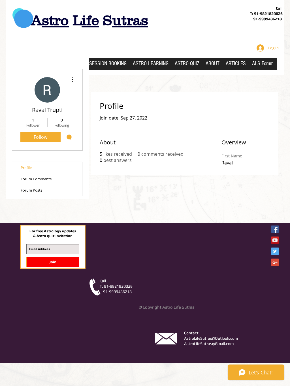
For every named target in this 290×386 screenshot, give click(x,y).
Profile (26, 167)
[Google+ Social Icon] (275, 262)
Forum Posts (31, 190)
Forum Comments (36, 178)
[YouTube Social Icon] (275, 240)
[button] (151, 65)
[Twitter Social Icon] (275, 251)
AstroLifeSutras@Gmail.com (209, 343)
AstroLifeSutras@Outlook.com (211, 338)
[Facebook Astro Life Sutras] (275, 229)
